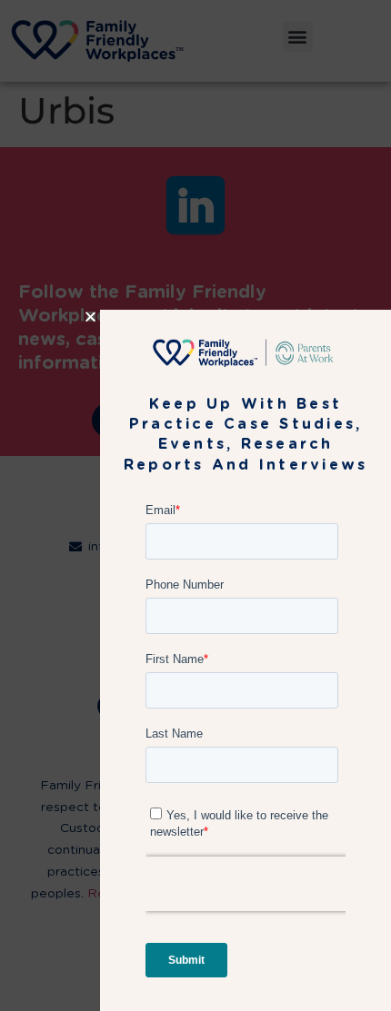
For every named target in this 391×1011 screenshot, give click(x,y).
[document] (195, 505)
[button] (90, 316)
